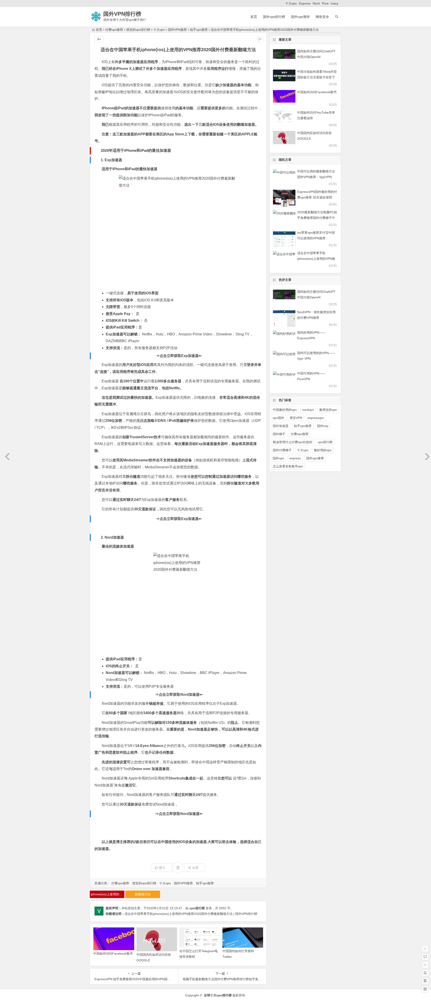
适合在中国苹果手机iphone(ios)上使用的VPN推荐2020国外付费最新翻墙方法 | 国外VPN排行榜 (191, 914)
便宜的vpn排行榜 (138, 29)
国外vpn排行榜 (274, 17)
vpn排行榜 (197, 908)
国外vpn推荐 (315, 458)
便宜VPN (296, 418)
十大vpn (291, 3)
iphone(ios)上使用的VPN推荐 (107, 894)
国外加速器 (280, 426)
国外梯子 (279, 434)
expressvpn (316, 418)
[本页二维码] (425, 989)
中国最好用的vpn (285, 410)
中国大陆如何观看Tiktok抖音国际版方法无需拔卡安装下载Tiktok (317, 77)
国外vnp (322, 426)
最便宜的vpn (328, 410)
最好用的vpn (323, 450)
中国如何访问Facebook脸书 (113, 953)
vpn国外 (278, 418)
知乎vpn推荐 (199, 29)
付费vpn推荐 (114, 29)
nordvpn (308, 410)
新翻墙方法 (143, 894)
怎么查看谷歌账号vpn (288, 466)
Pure (325, 3)
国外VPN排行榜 (122, 14)
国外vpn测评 (300, 17)
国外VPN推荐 (177, 29)
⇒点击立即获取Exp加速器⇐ (179, 356)
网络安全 (322, 17)
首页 (253, 17)
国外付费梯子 (282, 450)
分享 (195, 868)
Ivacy (334, 3)
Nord (316, 3)
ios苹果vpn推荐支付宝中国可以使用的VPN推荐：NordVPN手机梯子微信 (316, 238)
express (295, 458)
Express (304, 3)
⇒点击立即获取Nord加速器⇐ (178, 694)
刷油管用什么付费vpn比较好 (292, 442)
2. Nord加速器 (112, 537)
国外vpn (278, 458)
